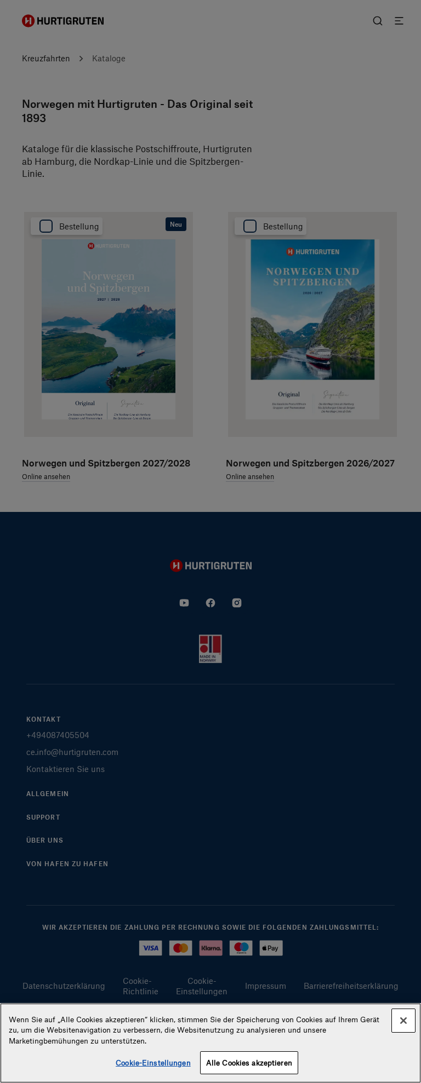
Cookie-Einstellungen (153, 1062)
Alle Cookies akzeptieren (249, 1062)
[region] (210, 1043)
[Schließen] (403, 1021)
